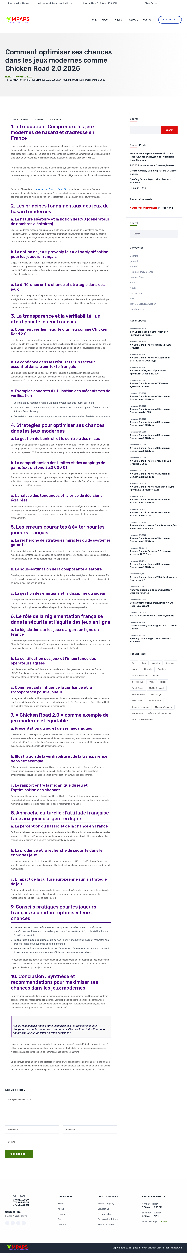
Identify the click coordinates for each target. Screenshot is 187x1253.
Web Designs (156, 694)
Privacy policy (105, 1214)
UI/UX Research (156, 688)
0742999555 (21, 1202)
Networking (136, 293)
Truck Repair (138, 688)
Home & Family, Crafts (141, 272)
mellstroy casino (140, 675)
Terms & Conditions (108, 1219)
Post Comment (18, 1154)
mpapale (39, 119)
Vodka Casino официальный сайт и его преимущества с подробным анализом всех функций (152, 156)
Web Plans (137, 701)
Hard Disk (135, 266)
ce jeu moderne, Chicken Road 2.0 (50, 189)
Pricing (118, 20)
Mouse (133, 288)
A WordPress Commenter (143, 208)
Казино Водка (154, 701)
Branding (156, 663)
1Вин (144, 663)
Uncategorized (20, 119)
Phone (152, 682)
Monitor (134, 282)
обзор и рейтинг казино (160, 713)
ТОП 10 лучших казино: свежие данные (152, 165)
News (133, 298)
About (105, 20)
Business (170, 663)
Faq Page (133, 20)
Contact (148, 20)
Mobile (156, 675)
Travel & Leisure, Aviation (143, 304)
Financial (148, 669)
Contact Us (103, 1209)
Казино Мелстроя (140, 707)
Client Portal (151, 3)
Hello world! (167, 208)
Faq (59, 1219)
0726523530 (21, 1204)
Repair (163, 682)
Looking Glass (137, 277)
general (134, 261)
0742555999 (21, 1200)
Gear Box (134, 256)
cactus (135, 669)
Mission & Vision (106, 1224)
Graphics (162, 669)
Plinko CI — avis (138, 188)
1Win (134, 663)
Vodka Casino (138, 694)
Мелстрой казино (163, 707)
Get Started (169, 20)
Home (94, 20)
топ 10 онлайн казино (142, 719)
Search (134, 118)
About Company (106, 1203)
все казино (137, 713)
